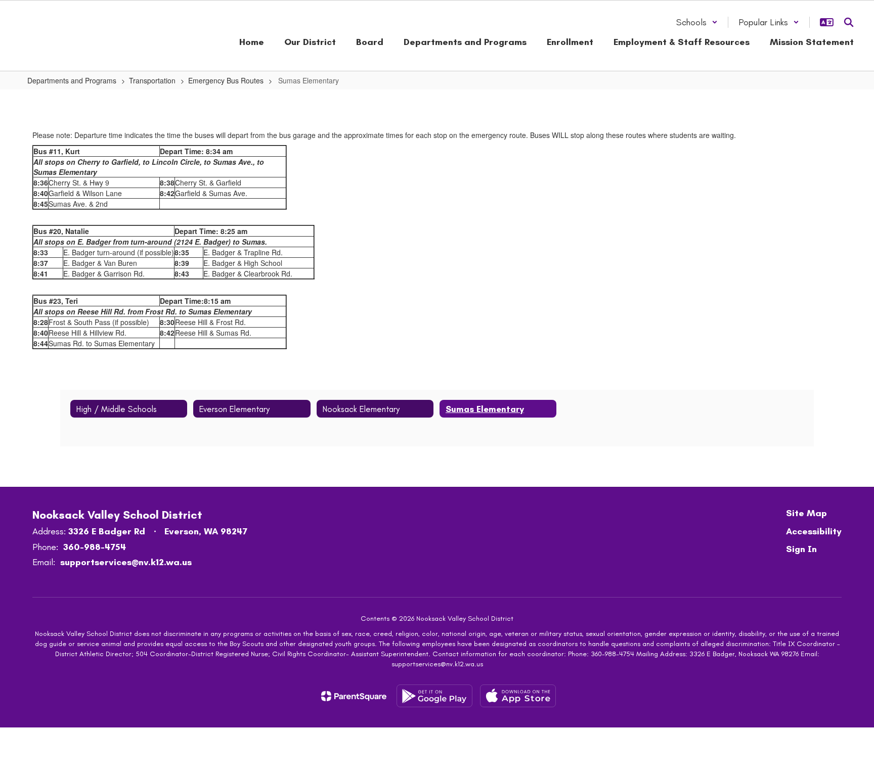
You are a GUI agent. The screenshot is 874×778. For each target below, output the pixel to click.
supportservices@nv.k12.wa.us (126, 562)
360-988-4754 (94, 547)
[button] (697, 22)
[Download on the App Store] (518, 695)
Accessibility (814, 531)
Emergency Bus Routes (226, 80)
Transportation (152, 80)
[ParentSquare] (354, 696)
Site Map (806, 513)
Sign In (801, 549)
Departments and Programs (71, 80)
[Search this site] (849, 22)
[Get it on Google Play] (434, 695)
